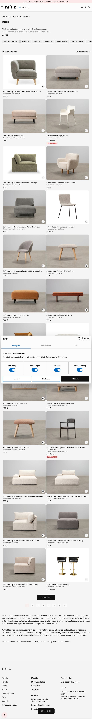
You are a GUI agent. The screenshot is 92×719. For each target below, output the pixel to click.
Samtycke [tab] (16, 345)
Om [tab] (76, 345)
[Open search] (82, 7)
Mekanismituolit (77, 41)
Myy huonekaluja (38, 682)
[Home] (10, 7)
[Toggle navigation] (2, 7)
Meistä (4, 686)
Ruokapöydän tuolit (11, 41)
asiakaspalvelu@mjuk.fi (70, 682)
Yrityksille (35, 690)
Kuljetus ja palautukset (40, 705)
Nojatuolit (25, 41)
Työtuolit (37, 41)
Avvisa (16, 379)
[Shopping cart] (89, 7)
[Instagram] (6, 669)
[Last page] (65, 605)
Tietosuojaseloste (9, 705)
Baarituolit (48, 41)
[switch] (35, 370)
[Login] (86, 7)
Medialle (5, 701)
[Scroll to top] (4, 715)
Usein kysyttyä (8, 693)
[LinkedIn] (10, 669)
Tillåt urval (46, 379)
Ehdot (4, 690)
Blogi (4, 697)
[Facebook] (3, 669)
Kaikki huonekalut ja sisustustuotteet (15, 17)
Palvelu (5, 682)
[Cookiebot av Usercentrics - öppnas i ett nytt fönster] (79, 339)
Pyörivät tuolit (62, 41)
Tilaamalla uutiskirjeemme (33, 2)
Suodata (44, 711)
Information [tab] (46, 345)
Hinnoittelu (35, 686)
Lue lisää (5, 35)
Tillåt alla (75, 379)
